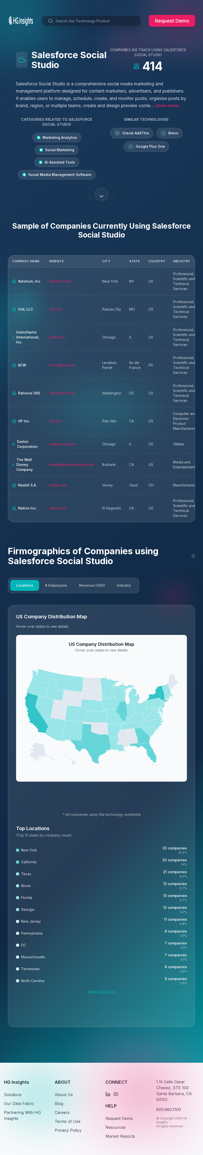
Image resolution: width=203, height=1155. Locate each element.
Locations (24, 585)
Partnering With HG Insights (22, 1115)
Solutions (13, 1094)
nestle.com (58, 485)
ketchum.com (60, 281)
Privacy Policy (68, 1130)
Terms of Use (67, 1121)
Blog (59, 1103)
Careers (62, 1112)
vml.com (55, 309)
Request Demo (172, 21)
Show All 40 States (101, 991)
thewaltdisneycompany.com (71, 464)
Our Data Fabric (19, 1103)
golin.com (57, 337)
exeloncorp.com (62, 444)
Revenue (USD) (92, 585)
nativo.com (58, 508)
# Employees (56, 585)
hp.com (55, 421)
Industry (124, 585)
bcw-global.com (62, 365)
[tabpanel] (101, 816)
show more (167, 105)
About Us (64, 1094)
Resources (115, 1127)
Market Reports (120, 1136)
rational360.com (62, 393)
